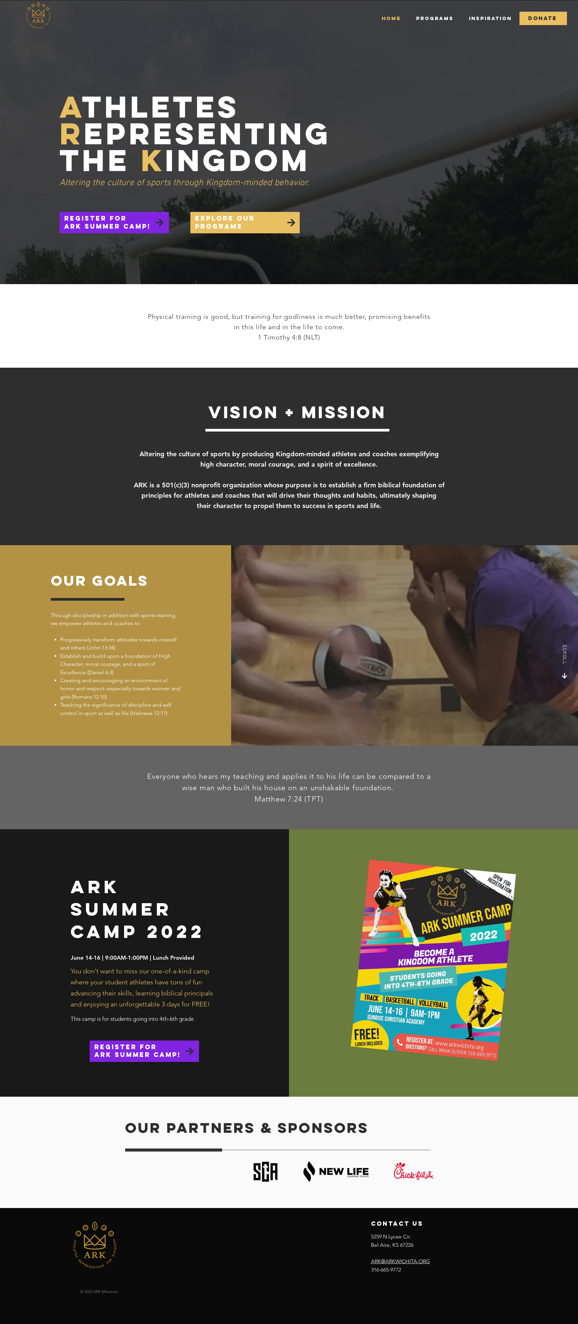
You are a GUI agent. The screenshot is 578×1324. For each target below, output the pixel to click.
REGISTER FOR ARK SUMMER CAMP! (107, 222)
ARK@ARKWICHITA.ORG (400, 1261)
